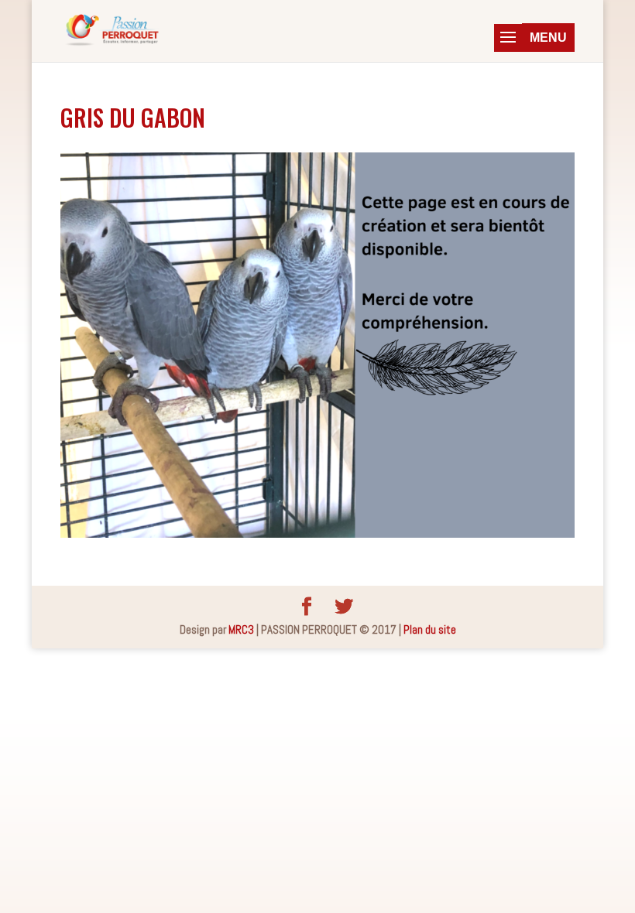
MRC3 (241, 629)
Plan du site (429, 629)
